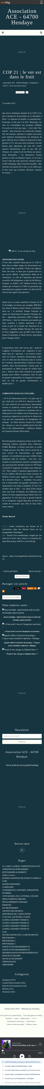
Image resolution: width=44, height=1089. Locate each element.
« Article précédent (9, 571)
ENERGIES (6, 905)
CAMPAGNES (8, 887)
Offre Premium (31, 1021)
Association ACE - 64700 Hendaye (22, 17)
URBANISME (7, 965)
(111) (7, 989)
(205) (13, 983)
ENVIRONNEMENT (10, 908)
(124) (14, 986)
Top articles (9, 1018)
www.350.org (30, 541)
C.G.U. (34, 1018)
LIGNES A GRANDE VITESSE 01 (15, 920)
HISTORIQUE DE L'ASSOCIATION (16, 914)
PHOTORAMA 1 (8, 938)
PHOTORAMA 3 (8, 944)
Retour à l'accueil (22, 576)
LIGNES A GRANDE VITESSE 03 (15, 926)
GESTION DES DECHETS (12, 911)
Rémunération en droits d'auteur (15, 1021)
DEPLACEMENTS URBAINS (14, 899)
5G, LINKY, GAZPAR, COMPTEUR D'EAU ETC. (21, 866)
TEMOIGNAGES (9, 962)
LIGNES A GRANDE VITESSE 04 (15, 929)
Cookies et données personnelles (15, 1024)
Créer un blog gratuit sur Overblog (32, 1015)
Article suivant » (35, 571)
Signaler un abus (25, 1018)
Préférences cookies (31, 1024)
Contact (16, 1018)
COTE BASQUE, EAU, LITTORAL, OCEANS (20, 896)
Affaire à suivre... (9, 875)
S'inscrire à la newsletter (11, 597)
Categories (34, 83)
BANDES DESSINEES (11, 884)
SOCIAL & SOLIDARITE (12, 959)
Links (4, 932)
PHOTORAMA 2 (8, 941)
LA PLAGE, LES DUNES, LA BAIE (16, 917)
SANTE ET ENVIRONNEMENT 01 (16, 947)
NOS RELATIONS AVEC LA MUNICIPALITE (20, 935)
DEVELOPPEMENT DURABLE (14, 902)
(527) (9, 980)
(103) (8, 992)
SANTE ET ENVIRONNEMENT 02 (16, 950)
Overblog (35, 1009)
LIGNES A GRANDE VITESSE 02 (15, 923)
